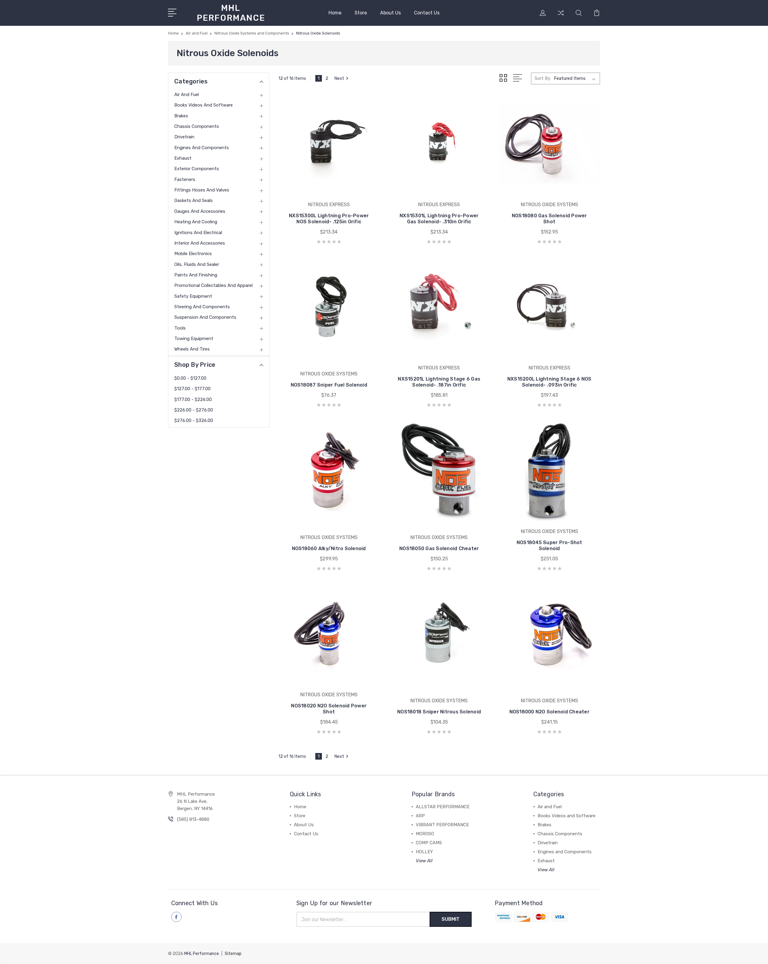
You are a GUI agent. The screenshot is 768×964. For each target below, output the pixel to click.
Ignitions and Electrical (198, 232)
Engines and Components (201, 147)
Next (339, 78)
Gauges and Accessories (199, 211)
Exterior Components (196, 168)
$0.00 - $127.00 (190, 378)
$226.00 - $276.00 (193, 410)
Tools (180, 328)
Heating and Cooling (195, 221)
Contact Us (427, 13)
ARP (420, 815)
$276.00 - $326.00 (193, 420)
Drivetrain (184, 137)
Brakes (181, 116)
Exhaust (182, 158)
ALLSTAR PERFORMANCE (443, 806)
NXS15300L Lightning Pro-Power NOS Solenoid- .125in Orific (329, 218)
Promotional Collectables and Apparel (213, 285)
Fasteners (184, 179)
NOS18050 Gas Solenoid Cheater (439, 548)
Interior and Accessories (199, 243)
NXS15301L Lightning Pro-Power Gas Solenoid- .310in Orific (439, 218)
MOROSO (425, 833)
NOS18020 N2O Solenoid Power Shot (329, 709)
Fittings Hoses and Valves (201, 190)
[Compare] (560, 16)
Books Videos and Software (203, 105)
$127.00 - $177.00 (192, 388)
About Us (390, 13)
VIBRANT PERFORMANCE (442, 824)
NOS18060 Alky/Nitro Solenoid (329, 548)
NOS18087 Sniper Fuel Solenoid (329, 385)
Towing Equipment (193, 338)
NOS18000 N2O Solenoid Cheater (549, 712)
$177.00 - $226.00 (193, 399)
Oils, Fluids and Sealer (196, 264)
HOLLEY (424, 851)
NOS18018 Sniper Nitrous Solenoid (439, 712)
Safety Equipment (193, 296)
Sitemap (233, 953)
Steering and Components (202, 306)
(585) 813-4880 (193, 819)
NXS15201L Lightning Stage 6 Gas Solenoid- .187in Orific (439, 382)
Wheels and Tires (192, 349)
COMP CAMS (429, 842)
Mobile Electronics (193, 253)
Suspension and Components (205, 317)
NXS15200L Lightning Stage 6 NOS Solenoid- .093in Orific (549, 382)
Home (334, 13)
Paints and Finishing (195, 275)
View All (424, 860)
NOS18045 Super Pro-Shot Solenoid (549, 545)
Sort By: (543, 78)
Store (361, 13)
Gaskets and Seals (193, 200)
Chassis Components (196, 126)
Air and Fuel (186, 94)
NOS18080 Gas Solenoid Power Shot (549, 218)
